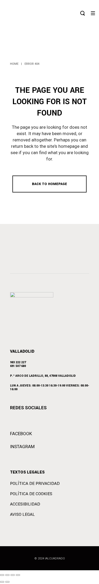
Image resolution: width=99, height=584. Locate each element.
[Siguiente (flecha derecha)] (7, 582)
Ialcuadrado (55, 558)
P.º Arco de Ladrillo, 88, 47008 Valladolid (43, 376)
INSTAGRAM (22, 446)
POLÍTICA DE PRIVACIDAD (35, 483)
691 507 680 (18, 366)
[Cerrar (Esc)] (18, 575)
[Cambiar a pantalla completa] (7, 575)
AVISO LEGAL (22, 514)
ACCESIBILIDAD (25, 504)
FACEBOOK (21, 433)
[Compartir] (13, 575)
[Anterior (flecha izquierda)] (2, 582)
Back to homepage (49, 184)
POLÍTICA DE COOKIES (31, 494)
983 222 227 (18, 362)
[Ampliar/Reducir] (2, 575)
